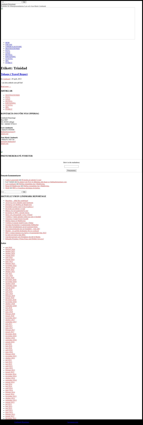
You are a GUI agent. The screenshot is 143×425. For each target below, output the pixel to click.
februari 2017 (10, 330)
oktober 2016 (10, 338)
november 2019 (10, 282)
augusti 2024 (9, 255)
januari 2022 (9, 270)
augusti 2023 (9, 259)
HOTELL (9, 55)
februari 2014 (10, 392)
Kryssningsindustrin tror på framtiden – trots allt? (22, 229)
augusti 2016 (9, 342)
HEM (7, 43)
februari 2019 (10, 296)
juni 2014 (8, 384)
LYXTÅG (9, 59)
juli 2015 (8, 360)
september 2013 (11, 400)
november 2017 (10, 318)
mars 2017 (9, 328)
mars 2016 (9, 352)
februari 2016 (10, 354)
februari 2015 (10, 370)
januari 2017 (9, 332)
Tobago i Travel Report (14, 74)
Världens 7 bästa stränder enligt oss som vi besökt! (23, 217)
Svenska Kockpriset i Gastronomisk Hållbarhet (21, 225)
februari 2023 (10, 263)
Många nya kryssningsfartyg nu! (16, 211)
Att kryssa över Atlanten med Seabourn (19, 203)
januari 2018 (9, 316)
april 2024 (9, 257)
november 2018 (10, 302)
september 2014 (11, 380)
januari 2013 (9, 416)
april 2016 (9, 350)
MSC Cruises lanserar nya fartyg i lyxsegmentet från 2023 (25, 233)
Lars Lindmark (10, 184)
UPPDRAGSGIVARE (13, 47)
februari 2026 (10, 249)
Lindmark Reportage (8, 4)
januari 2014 (9, 394)
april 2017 (9, 326)
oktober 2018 (10, 304)
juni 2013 (8, 406)
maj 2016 (8, 348)
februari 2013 (10, 414)
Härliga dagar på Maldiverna (15, 221)
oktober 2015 (10, 358)
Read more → (6, 86)
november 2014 (10, 376)
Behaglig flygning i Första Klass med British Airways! (24, 239)
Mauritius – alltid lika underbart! (16, 201)
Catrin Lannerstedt (11, 180)
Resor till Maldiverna (12, 186)
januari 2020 (9, 278)
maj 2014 (8, 386)
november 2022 (10, 266)
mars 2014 (9, 390)
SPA (7, 61)
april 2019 (9, 292)
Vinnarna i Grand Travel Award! (16, 219)
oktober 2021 (10, 272)
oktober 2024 (10, 253)
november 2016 (10, 336)
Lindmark (6, 79)
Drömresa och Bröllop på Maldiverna (18, 205)
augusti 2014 (9, 382)
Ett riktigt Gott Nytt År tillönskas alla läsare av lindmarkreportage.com (42, 182)
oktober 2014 (10, 378)
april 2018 (9, 310)
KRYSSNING (10, 57)
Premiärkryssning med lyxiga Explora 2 (19, 207)
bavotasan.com (72, 422)
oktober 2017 (10, 320)
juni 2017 (8, 324)
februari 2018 (10, 314)
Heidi (7, 188)
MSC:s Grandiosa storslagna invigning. (26, 188)
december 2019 (10, 280)
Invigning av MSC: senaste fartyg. (17, 213)
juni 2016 (8, 346)
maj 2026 (8, 247)
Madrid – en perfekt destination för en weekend (22, 231)
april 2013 (9, 410)
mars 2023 (9, 261)
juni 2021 (8, 274)
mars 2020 (9, 276)
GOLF (7, 53)
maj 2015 (8, 364)
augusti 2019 (9, 288)
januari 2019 (9, 298)
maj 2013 (8, 408)
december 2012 (10, 418)
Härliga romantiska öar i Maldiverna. (32, 184)
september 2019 (11, 286)
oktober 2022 (10, 268)
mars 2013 (9, 412)
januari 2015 (9, 372)
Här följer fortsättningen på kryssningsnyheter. (21, 227)
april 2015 (9, 366)
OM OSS (8, 45)
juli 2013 (8, 404)
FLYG (7, 51)
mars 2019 (9, 294)
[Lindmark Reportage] (68, 39)
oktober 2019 (10, 284)
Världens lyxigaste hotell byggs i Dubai (19, 223)
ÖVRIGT (8, 63)
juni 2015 (8, 362)
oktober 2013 (10, 398)
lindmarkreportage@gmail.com (8, 133)
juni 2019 (8, 290)
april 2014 (9, 388)
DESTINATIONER (12, 49)
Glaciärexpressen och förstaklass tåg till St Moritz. (23, 237)
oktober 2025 (10, 251)
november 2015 (10, 356)
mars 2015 (9, 368)
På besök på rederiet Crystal (31, 180)
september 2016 (11, 340)
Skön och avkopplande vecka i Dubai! (18, 215)
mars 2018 (9, 312)
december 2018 (10, 300)
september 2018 (11, 306)
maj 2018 (8, 308)
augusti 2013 (9, 402)
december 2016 (10, 334)
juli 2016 (8, 344)
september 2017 (11, 322)
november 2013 (10, 396)
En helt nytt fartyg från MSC (15, 235)
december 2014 (10, 374)
